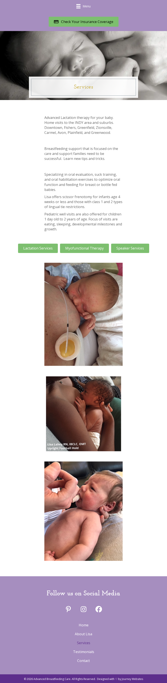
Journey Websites (132, 679)
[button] (84, 21)
